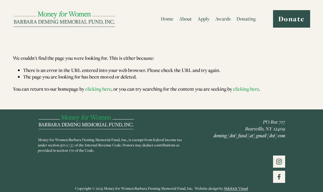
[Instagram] (279, 162)
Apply (203, 18)
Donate (291, 19)
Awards (223, 18)
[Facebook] (279, 177)
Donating (246, 18)
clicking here (98, 89)
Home (167, 18)
